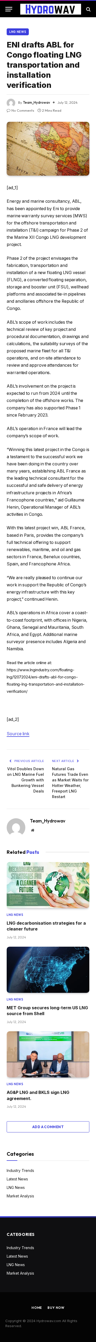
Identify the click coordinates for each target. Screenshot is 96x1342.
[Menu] (8, 9)
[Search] (88, 9)
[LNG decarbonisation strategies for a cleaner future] (48, 885)
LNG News (17, 32)
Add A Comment (48, 1127)
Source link (18, 733)
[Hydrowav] (50, 9)
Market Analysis (20, 1196)
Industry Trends (20, 1170)
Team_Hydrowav (36, 102)
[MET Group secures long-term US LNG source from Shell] (48, 970)
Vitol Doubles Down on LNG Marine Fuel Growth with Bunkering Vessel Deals (25, 780)
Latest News (17, 1179)
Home (36, 1308)
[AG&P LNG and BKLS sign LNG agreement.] (48, 1054)
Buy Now (56, 1308)
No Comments (22, 110)
